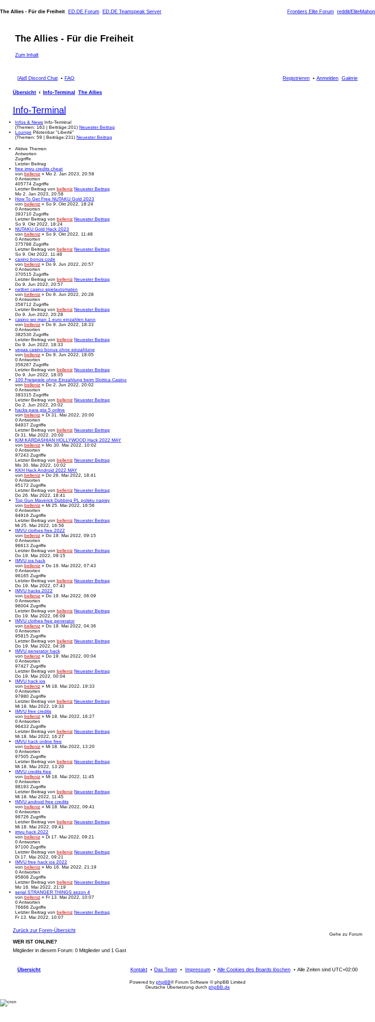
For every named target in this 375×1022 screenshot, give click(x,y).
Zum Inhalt (26, 55)
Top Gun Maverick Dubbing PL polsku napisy (62, 500)
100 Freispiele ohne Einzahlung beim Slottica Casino (71, 379)
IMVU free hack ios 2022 (41, 861)
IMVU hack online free (38, 741)
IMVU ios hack (30, 560)
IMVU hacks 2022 (34, 590)
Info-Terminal (59, 92)
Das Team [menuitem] (165, 969)
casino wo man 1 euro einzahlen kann (55, 319)
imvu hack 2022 (31, 831)
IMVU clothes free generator (45, 620)
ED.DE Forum (83, 11)
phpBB (163, 982)
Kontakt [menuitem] (138, 969)
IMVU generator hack (37, 650)
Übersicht (24, 92)
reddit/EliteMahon (356, 11)
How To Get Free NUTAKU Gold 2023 (54, 198)
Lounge (23, 132)
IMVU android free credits (42, 801)
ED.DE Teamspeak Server (131, 11)
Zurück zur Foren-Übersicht (44, 930)
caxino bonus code (35, 259)
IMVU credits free (33, 771)
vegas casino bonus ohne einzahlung (55, 349)
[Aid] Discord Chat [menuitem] (37, 78)
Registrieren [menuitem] (296, 78)
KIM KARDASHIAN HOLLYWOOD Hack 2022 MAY (68, 440)
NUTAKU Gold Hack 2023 (42, 229)
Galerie (350, 78)
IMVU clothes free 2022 (40, 530)
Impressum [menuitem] (197, 969)
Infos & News (29, 122)
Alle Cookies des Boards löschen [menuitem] (253, 969)
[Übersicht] (20, 28)
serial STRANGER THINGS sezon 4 (52, 892)
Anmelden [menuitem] (327, 78)
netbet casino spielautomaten (46, 289)
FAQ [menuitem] (69, 78)
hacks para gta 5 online (40, 409)
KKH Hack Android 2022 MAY (46, 470)
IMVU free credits (33, 711)
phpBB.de (219, 987)
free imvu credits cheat (39, 168)
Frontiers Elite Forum (310, 11)
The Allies (90, 92)
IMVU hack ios (30, 681)
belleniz (32, 173)
